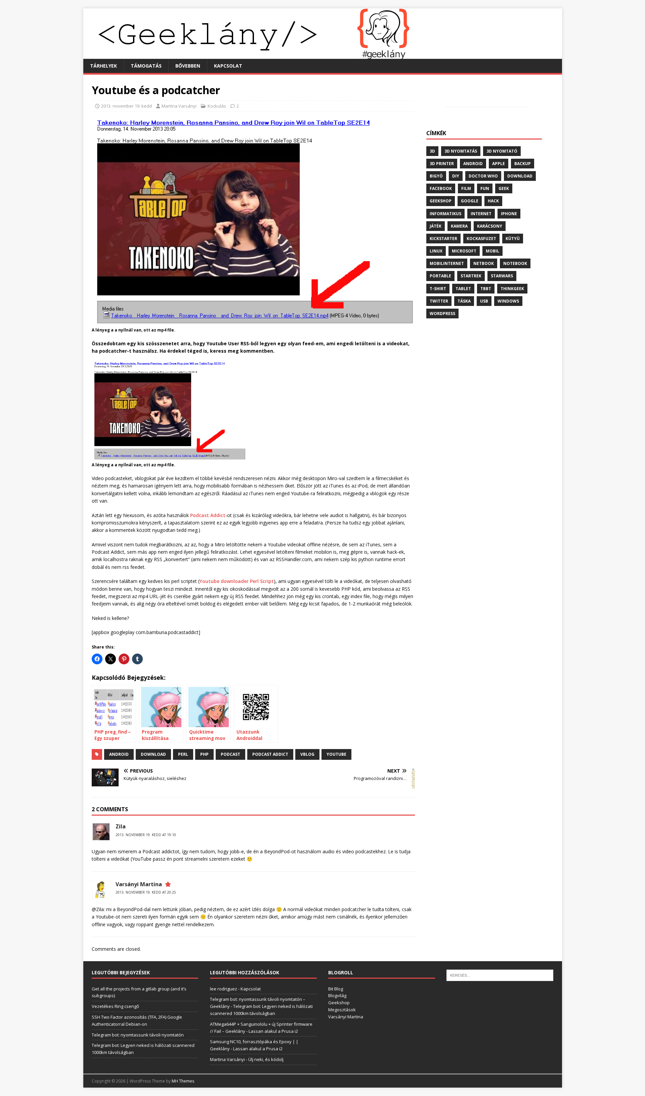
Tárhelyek (103, 66)
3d (432, 151)
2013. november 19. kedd (126, 106)
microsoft (464, 251)
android (119, 754)
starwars (502, 276)
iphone (509, 214)
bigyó (436, 176)
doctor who (483, 176)
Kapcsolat (228, 66)
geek (504, 188)
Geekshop (339, 1003)
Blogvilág (337, 995)
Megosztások (342, 1010)
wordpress (442, 313)
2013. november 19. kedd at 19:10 (146, 834)
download (153, 754)
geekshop (441, 201)
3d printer (442, 163)
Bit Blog (335, 989)
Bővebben (187, 66)
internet (481, 214)
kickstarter (443, 238)
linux (436, 251)
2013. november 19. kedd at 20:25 (146, 892)
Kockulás (217, 106)
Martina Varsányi (179, 106)
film (466, 188)
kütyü (513, 238)
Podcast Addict (207, 515)
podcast (230, 754)
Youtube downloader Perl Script (237, 581)
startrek (471, 276)
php (204, 754)
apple (498, 163)
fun (484, 188)
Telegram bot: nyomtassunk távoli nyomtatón (138, 1035)
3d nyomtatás (460, 151)
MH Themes (183, 1081)
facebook (441, 188)
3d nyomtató (501, 151)
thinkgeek (512, 288)
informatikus (445, 214)
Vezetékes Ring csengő (115, 1006)
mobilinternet (447, 263)
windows (508, 301)
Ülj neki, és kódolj (266, 1059)
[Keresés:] (499, 975)
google (469, 201)
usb (484, 301)
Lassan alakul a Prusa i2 (273, 1031)
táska (464, 301)
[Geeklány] (246, 55)
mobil (492, 251)
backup (522, 163)
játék (435, 226)
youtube (336, 754)
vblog (307, 754)
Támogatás (146, 66)
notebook (515, 263)
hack (493, 201)
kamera (459, 226)
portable (440, 276)
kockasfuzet (481, 238)
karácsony (489, 226)
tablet (463, 288)
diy (455, 176)
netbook (483, 263)
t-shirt (438, 288)
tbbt (485, 288)
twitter (439, 301)
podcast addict (270, 754)
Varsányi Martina (139, 884)
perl (183, 754)
